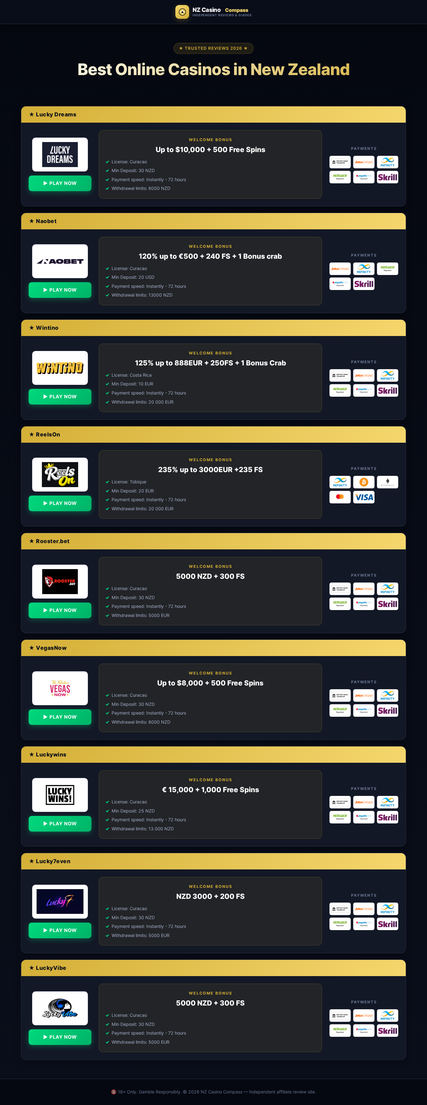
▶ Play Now (60, 183)
